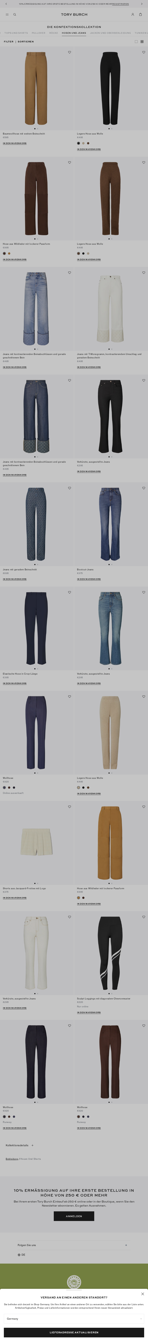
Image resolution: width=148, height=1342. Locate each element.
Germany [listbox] (12, 1318)
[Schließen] (143, 1294)
